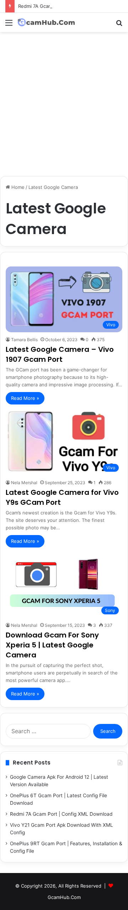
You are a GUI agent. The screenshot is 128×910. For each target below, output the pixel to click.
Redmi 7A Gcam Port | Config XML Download (67, 6)
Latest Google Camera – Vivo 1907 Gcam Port (60, 354)
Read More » (25, 398)
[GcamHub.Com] (46, 22)
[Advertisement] (64, 107)
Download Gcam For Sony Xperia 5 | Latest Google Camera (52, 645)
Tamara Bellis (24, 339)
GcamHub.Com (64, 897)
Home (17, 187)
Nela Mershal (24, 482)
